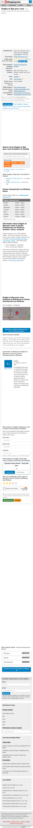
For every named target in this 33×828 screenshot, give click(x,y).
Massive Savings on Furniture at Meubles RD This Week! (16, 746)
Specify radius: (8, 160)
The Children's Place (8, 713)
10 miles (7, 163)
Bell (4, 716)
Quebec (13, 240)
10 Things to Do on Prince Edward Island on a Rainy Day (15, 772)
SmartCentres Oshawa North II (15, 803)
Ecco (4, 719)
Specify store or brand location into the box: (16, 154)
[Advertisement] (16, 31)
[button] (16, 313)
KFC (4, 724)
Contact (22, 822)
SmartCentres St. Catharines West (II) (15, 791)
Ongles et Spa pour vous (21, 56)
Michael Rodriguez (20, 97)
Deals (29, 5)
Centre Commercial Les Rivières (18, 239)
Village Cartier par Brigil (13, 785)
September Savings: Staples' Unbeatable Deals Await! (16, 751)
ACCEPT (23, 827)
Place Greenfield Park (12, 798)
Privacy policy (15, 698)
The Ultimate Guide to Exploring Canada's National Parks (16, 767)
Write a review (22, 61)
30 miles (14, 163)
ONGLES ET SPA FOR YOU (14, 178)
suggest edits (19, 98)
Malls (4, 5)
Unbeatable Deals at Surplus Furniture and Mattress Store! (14, 756)
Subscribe (6, 693)
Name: (4, 682)
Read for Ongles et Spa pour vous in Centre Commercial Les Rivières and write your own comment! (16, 106)
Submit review (9, 500)
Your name (6, 437)
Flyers (20, 5)
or (16, 465)
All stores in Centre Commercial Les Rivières (17, 669)
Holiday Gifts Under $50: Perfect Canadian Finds (16, 764)
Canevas (9, 788)
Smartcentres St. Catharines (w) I (15, 795)
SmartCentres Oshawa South (14, 806)
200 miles (7, 166)
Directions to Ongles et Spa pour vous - (16, 330)
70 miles (21, 163)
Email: (4, 688)
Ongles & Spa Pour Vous (13, 182)
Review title (6, 444)
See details (28, 827)
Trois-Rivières (6, 240)
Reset (18, 500)
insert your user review (17, 260)
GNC (4, 722)
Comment (5, 450)
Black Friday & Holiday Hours (11, 822)
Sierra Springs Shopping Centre (15, 801)
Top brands (12, 5)
